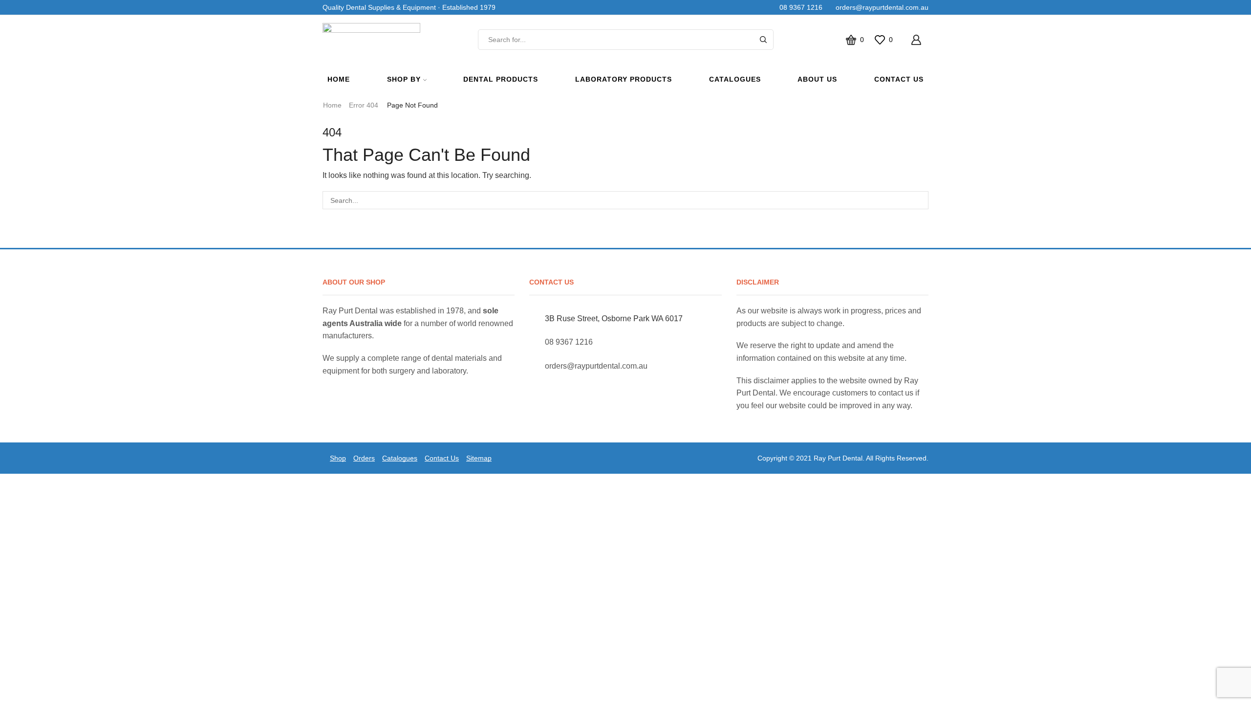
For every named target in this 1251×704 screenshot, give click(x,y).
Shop (338, 458)
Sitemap (479, 458)
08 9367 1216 (799, 7)
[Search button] (763, 39)
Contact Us (899, 79)
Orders (364, 458)
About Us (817, 79)
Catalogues (735, 79)
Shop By (404, 79)
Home (338, 79)
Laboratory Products (623, 79)
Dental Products (500, 79)
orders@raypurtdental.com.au (880, 7)
